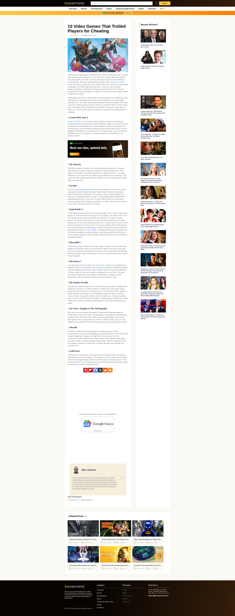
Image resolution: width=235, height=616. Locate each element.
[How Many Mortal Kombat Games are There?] (115, 554)
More (162, 9)
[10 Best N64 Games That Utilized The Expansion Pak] (115, 528)
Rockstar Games (98, 268)
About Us (126, 599)
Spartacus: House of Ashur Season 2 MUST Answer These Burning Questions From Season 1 (153, 270)
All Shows (152, 9)
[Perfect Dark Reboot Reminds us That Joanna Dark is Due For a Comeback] (83, 528)
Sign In (164, 3)
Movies (84, 9)
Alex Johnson (74, 35)
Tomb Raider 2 (92, 230)
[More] (110, 370)
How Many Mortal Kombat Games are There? (117, 565)
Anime (109, 9)
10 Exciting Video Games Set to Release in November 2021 (90, 565)
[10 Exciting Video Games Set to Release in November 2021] (83, 554)
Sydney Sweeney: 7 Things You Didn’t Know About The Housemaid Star (153, 203)
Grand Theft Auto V (75, 121)
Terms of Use (127, 596)
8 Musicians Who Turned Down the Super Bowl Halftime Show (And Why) (153, 247)
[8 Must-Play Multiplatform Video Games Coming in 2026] (147, 528)
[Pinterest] (85, 370)
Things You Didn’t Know (125, 9)
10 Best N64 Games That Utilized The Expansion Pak (120, 539)
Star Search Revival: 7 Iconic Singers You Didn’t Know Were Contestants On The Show (151, 180)
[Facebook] (95, 370)
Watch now (128, 13)
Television (73, 9)
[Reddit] (105, 370)
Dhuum (78, 362)
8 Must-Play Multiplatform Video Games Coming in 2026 (154, 539)
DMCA (125, 593)
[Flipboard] (90, 370)
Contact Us (126, 602)
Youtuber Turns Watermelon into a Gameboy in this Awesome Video (158, 565)
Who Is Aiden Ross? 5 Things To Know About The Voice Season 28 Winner (153, 317)
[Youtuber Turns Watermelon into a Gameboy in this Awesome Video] (147, 554)
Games (141, 9)
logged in (78, 500)
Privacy (125, 590)
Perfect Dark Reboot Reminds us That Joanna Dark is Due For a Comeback (95, 539)
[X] (100, 370)
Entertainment (96, 9)
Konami (74, 246)
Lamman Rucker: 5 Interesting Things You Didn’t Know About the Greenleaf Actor (153, 113)
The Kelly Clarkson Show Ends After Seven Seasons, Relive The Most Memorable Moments (152, 294)
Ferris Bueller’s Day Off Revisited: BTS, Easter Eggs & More (152, 225)
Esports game (83, 189)
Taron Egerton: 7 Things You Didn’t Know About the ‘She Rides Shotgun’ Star (153, 136)
